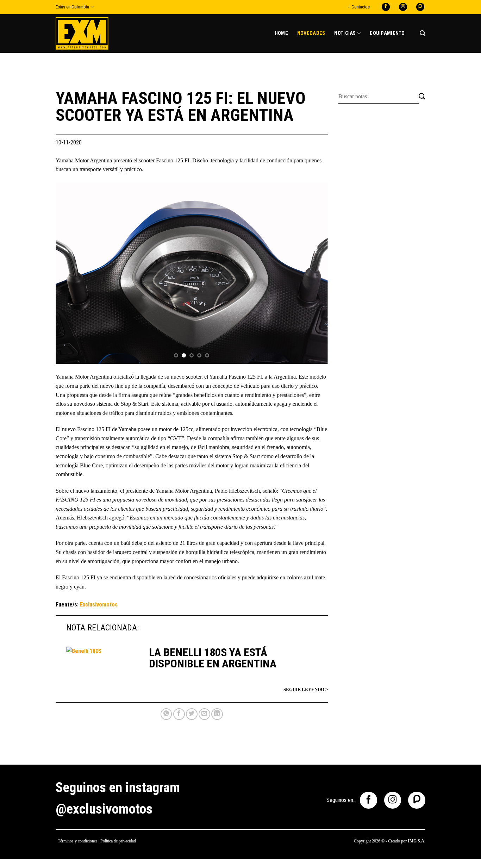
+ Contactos (359, 7)
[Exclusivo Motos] (82, 33)
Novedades (311, 33)
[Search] (422, 33)
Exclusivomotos (99, 604)
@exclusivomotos (104, 809)
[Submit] (422, 97)
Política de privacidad (118, 841)
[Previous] (70, 273)
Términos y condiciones (78, 841)
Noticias (345, 33)
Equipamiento (387, 33)
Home (281, 33)
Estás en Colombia (72, 7)
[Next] (313, 273)
